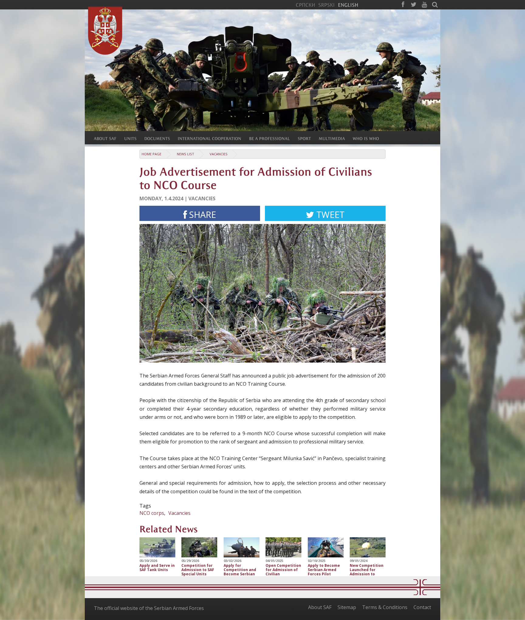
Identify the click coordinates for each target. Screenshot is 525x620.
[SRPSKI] (326, 4)
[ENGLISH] (348, 4)
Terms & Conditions (384, 607)
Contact (422, 607)
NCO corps (151, 513)
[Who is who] (370, 138)
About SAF (319, 607)
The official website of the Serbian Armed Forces (149, 608)
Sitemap (347, 607)
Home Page (151, 154)
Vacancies (219, 154)
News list (185, 154)
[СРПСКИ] (305, 4)
